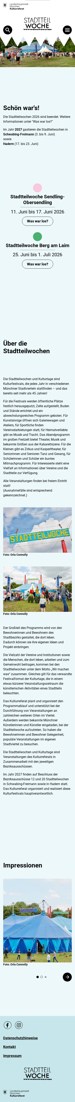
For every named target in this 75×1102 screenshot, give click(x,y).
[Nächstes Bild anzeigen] (67, 977)
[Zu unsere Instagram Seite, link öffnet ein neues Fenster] (18, 1025)
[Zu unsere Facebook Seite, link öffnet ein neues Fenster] (7, 1025)
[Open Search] (7, 29)
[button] (37, 920)
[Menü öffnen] (67, 29)
